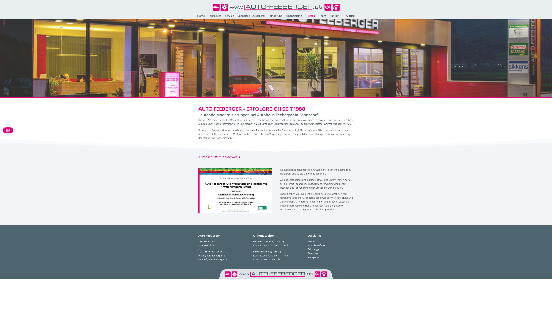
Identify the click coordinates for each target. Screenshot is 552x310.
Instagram (313, 257)
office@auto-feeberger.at (212, 255)
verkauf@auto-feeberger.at (213, 259)
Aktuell (311, 241)
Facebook (313, 253)
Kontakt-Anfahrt (316, 245)
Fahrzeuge (313, 249)
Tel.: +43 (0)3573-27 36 (210, 251)
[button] (8, 130)
